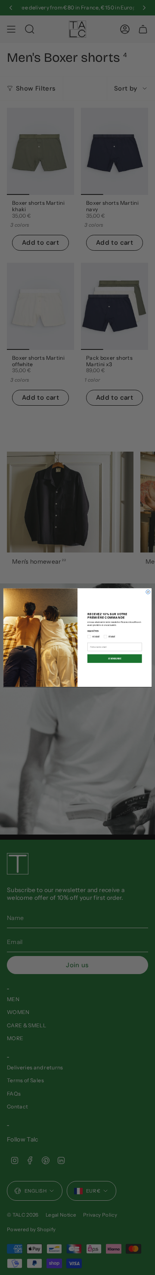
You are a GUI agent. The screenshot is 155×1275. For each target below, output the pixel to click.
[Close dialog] (148, 592)
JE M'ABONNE (114, 658)
